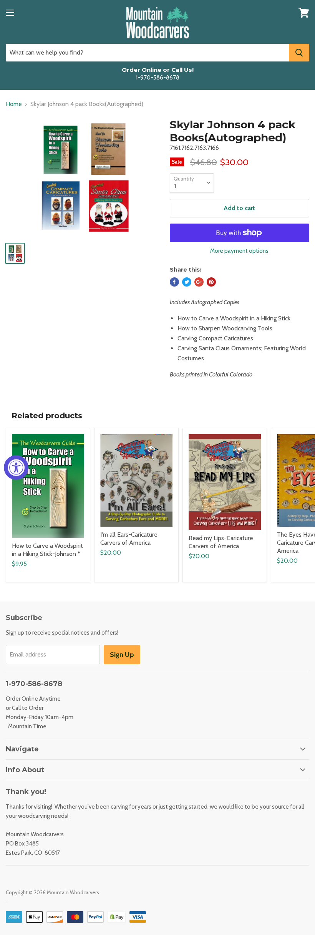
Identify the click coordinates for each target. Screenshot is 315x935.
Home (14, 104)
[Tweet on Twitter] (186, 282)
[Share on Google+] (199, 282)
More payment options (239, 251)
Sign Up (122, 654)
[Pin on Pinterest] (211, 282)
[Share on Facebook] (174, 282)
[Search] (299, 52)
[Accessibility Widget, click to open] (16, 467)
